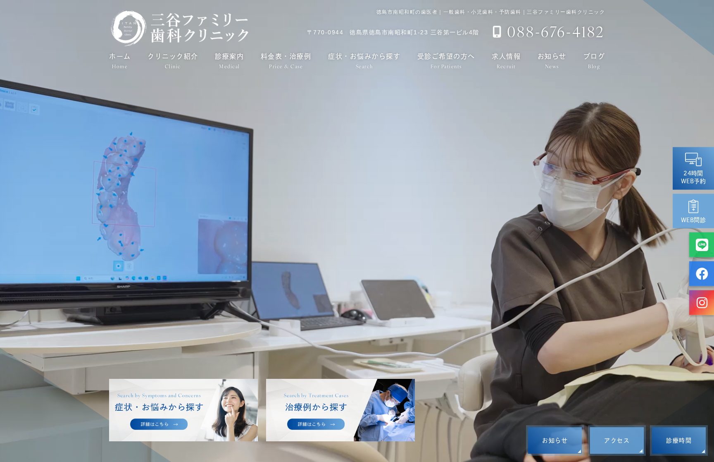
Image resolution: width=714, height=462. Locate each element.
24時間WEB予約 (693, 177)
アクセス (617, 440)
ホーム (120, 61)
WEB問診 (693, 220)
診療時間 (679, 440)
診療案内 (229, 61)
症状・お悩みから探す (364, 61)
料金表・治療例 (286, 61)
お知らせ (552, 61)
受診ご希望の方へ (446, 61)
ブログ (594, 61)
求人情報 (506, 61)
